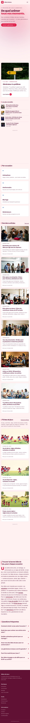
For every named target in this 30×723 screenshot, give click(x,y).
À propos (3, 709)
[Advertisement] (15, 45)
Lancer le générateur (8, 25)
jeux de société (13, 601)
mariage (20, 592)
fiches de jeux (18, 603)
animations (4, 588)
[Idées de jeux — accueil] (6, 2)
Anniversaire (4, 688)
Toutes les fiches (25, 419)
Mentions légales (5, 713)
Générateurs (4, 699)
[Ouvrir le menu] (27, 2)
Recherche (3, 703)
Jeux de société (4, 692)
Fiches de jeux (4, 701)
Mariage (3, 690)
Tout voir (27, 223)
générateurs (9, 609)
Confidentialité (4, 715)
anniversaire (9, 597)
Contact (3, 711)
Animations (3, 686)
